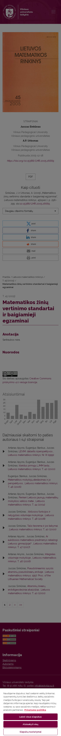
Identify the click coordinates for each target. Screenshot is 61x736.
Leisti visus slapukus (30, 717)
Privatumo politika (35, 710)
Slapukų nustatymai (30, 732)
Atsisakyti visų (30, 724)
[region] (30, 712)
